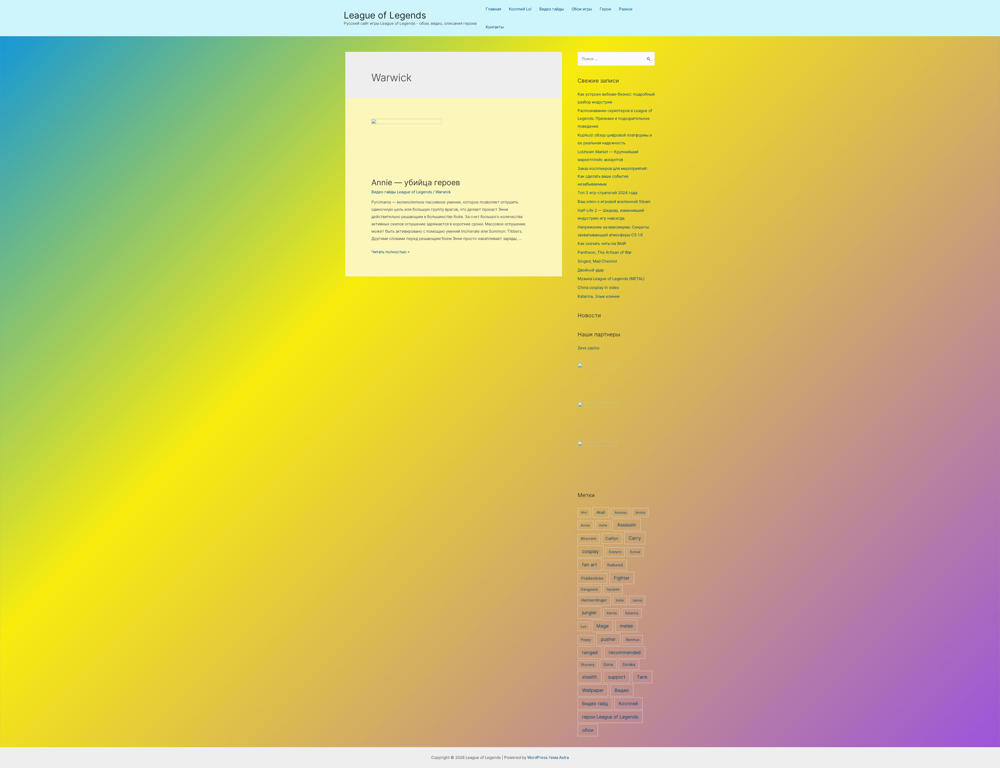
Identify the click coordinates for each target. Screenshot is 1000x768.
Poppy (586, 639)
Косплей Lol (520, 9)
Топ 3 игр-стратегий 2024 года (607, 192)
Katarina (631, 613)
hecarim (613, 589)
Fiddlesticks (592, 578)
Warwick (443, 191)
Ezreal (635, 552)
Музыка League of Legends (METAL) (611, 278)
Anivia (640, 512)
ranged (590, 652)
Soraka (628, 664)
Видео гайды (551, 9)
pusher (608, 639)
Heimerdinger (594, 600)
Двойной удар (591, 270)
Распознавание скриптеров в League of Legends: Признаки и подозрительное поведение (615, 118)
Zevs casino (588, 347)
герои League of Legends (610, 717)
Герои (605, 9)
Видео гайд (595, 703)
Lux (583, 626)
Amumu (621, 512)
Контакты (495, 26)
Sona (608, 664)
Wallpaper (593, 690)
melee (626, 626)
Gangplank (589, 589)
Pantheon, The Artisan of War (605, 252)
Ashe (603, 525)
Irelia (619, 600)
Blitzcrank (588, 538)
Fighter (622, 578)
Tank (642, 677)
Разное (626, 9)
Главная (493, 9)
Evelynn (615, 552)
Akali (600, 512)
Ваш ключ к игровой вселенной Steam (614, 201)
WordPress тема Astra (548, 757)
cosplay (590, 551)
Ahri (584, 512)
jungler (589, 612)
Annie (585, 525)
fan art (589, 564)
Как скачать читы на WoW (602, 243)
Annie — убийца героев (415, 182)
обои (587, 730)
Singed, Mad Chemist (597, 261)
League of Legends (385, 15)
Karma (612, 613)
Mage (602, 626)
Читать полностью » (390, 251)
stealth (589, 677)
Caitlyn (611, 538)
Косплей (628, 703)
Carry (635, 538)
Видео (622, 690)
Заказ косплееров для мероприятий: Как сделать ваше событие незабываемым (612, 176)
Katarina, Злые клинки (599, 296)
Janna (637, 600)
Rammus (632, 639)
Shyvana (587, 664)
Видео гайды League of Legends (401, 191)
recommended (625, 652)
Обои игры (582, 9)
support (617, 677)
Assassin (626, 525)
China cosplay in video (598, 287)
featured (615, 564)
